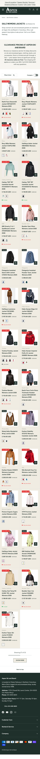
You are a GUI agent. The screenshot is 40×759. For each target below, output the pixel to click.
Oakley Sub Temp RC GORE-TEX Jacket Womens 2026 (9, 593)
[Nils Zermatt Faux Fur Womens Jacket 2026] (30, 457)
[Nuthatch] (3, 321)
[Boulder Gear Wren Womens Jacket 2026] (30, 213)
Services (31, 2)
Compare (30, 75)
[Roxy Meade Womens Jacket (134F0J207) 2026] (30, 88)
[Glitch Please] (26, 236)
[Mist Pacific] (3, 196)
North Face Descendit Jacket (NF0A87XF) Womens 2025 (9, 104)
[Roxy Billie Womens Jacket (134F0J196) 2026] (10, 130)
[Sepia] (26, 362)
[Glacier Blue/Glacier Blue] (26, 479)
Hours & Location (10, 2)
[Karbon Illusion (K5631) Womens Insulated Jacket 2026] (10, 457)
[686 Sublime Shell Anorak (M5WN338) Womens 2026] (30, 538)
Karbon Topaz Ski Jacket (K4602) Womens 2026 (8, 635)
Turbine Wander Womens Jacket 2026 (9, 391)
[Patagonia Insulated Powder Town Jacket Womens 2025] (30, 257)
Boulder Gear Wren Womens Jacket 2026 (29, 227)
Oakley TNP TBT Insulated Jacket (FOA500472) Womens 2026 (30, 185)
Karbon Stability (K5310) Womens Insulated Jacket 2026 (29, 433)
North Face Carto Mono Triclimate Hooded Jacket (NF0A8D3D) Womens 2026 (30, 393)
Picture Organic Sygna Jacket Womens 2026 (9, 513)
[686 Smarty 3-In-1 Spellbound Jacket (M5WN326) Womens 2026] (10, 213)
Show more (20, 660)
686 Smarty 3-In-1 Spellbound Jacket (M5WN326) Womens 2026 (9, 229)
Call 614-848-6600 (10, 706)
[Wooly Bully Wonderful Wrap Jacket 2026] (10, 418)
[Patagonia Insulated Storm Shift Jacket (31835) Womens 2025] (10, 257)
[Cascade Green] (26, 282)
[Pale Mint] (10, 400)
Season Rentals (22, 2)
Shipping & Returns (11, 4)
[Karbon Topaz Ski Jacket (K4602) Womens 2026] (10, 620)
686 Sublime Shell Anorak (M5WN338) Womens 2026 (29, 553)
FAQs (33, 4)
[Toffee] (3, 482)
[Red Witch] (6, 360)
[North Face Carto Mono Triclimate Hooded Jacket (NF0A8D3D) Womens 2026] (30, 377)
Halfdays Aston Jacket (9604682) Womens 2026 (29, 146)
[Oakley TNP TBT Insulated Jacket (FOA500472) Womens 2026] (30, 169)
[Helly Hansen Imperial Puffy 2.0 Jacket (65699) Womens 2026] (30, 338)
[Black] (6, 441)
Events (20, 4)
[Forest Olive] (10, 113)
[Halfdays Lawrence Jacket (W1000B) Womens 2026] (10, 296)
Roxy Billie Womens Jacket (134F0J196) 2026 (8, 146)
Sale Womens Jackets (12, 17)
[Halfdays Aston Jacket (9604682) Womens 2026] (30, 130)
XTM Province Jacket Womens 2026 (29, 513)
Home (3, 17)
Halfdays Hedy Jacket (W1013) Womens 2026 (10, 552)
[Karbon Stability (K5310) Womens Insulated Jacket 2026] (30, 418)
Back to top (20, 669)
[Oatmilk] (26, 155)
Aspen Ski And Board (11, 750)
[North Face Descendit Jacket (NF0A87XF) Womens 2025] (10, 88)
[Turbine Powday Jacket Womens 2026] (10, 338)
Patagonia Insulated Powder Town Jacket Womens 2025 (29, 272)
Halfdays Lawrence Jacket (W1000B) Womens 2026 (8, 311)
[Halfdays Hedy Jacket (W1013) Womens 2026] (10, 538)
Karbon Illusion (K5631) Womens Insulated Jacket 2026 (10, 472)
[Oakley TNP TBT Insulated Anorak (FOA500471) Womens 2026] (10, 169)
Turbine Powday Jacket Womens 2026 (10, 352)
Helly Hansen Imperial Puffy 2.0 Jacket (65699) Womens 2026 (29, 353)
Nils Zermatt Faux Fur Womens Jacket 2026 (29, 471)
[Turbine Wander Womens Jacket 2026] (10, 377)
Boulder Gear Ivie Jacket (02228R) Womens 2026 (28, 593)
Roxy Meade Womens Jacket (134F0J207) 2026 (29, 104)
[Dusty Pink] (13, 360)
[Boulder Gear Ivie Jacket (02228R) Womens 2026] (30, 578)
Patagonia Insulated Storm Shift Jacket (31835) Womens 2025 (9, 272)
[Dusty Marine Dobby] (6, 240)
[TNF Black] (3, 113)
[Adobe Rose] (23, 113)
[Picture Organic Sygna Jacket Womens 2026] (10, 499)
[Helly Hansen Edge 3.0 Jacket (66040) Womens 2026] (30, 296)
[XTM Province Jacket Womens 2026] (30, 499)
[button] (37, 9)
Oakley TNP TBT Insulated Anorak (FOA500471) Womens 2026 (9, 185)
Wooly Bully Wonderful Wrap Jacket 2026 (9, 432)
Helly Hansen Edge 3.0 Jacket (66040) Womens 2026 (29, 311)
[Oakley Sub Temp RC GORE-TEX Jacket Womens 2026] (10, 578)
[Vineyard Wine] (10, 360)
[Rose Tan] (6, 155)
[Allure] (30, 113)
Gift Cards (27, 4)
